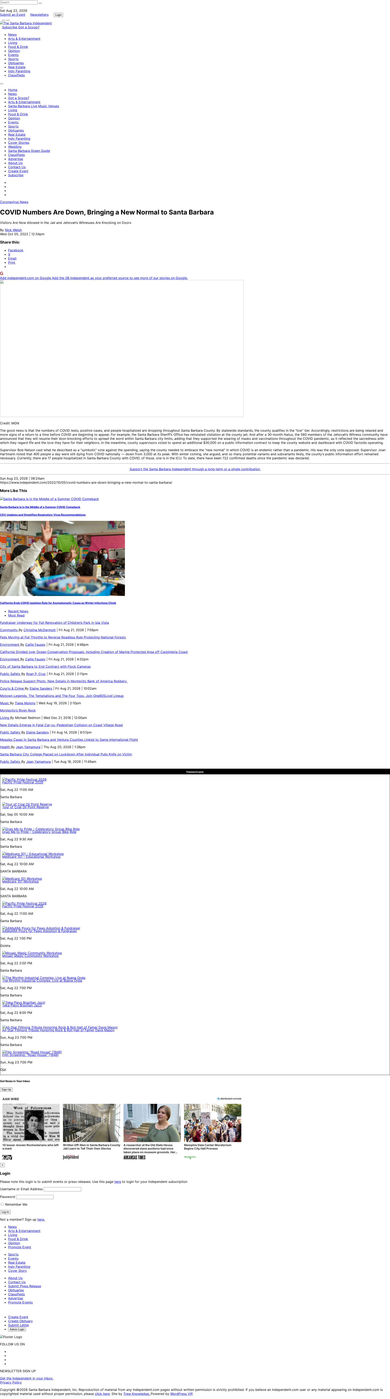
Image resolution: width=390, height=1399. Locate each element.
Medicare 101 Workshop (20, 881)
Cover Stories (18, 143)
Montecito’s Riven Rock (18, 710)
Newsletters (39, 15)
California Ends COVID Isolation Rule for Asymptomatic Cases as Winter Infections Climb (58, 603)
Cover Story (17, 1271)
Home (12, 90)
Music (5, 703)
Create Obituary (20, 1321)
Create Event (18, 171)
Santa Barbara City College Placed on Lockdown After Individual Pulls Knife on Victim (66, 754)
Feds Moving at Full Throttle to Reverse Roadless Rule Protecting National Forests (63, 637)
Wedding (15, 147)
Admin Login (17, 1329)
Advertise (15, 159)
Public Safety (10, 674)
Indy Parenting (19, 71)
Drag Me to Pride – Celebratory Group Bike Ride (39, 832)
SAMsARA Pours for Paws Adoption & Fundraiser (39, 931)
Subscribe (10, 27)
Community (9, 630)
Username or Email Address (21, 1189)
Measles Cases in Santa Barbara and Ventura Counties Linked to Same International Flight (69, 740)
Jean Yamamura (28, 747)
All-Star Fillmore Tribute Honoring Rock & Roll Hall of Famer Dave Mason (58, 1030)
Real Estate (16, 67)
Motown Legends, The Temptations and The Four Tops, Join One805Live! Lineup (62, 696)
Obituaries (16, 63)
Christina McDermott (40, 630)
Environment (10, 645)
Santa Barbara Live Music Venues (33, 106)
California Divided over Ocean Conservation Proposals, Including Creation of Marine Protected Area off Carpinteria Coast (94, 652)
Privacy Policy (11, 1382)
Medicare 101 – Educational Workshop (31, 857)
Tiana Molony (25, 703)
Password (7, 1197)
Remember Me (15, 1204)
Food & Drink (18, 47)
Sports (13, 59)
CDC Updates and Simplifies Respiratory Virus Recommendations (43, 514)
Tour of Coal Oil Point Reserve (25, 807)
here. (41, 1219)
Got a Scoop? (28, 27)
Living (12, 43)
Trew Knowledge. (137, 1394)
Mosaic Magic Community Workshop (30, 956)
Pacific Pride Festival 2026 (22, 782)
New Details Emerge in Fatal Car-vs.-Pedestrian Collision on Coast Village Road (61, 725)
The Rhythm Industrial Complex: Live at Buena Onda (42, 981)
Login (58, 14)
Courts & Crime (12, 688)
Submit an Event (12, 15)
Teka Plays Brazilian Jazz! (22, 1005)
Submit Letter (18, 1325)
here (117, 1182)
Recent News (18, 611)
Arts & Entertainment (24, 39)
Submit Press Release (24, 1286)
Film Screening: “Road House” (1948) (30, 1055)
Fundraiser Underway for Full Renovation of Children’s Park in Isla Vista (54, 623)
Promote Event (19, 1247)
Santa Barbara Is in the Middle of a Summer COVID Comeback (40, 507)
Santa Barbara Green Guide (29, 151)
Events (13, 55)
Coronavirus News (14, 202)
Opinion (14, 51)
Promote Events (20, 1302)
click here (102, 1394)
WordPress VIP (181, 1394)
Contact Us (17, 167)
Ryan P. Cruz (36, 674)
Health (5, 747)
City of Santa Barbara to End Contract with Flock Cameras (45, 666)
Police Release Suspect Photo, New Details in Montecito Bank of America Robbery (64, 681)
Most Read (16, 615)
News (12, 35)
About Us (15, 163)
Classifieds (16, 75)
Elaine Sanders (41, 688)
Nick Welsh (13, 230)
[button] (31, 1132)
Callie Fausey (35, 645)
